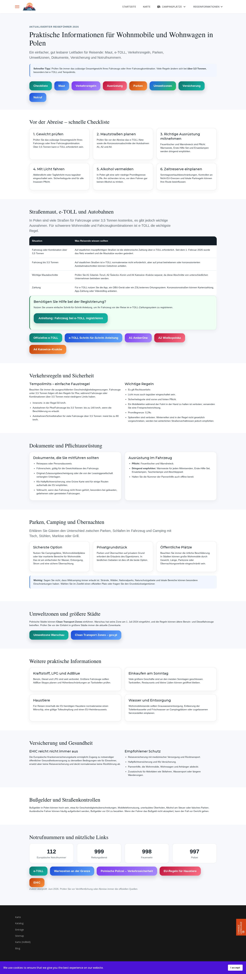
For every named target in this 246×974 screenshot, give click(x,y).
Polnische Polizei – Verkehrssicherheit (127, 871)
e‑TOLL (38, 871)
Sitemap (19, 935)
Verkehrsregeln (86, 85)
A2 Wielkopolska (169, 337)
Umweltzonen (163, 85)
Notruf (37, 97)
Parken (138, 85)
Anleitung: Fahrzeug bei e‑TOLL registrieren (70, 318)
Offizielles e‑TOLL (45, 337)
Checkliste (40, 85)
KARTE (146, 6)
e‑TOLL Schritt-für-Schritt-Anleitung (93, 337)
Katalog (19, 923)
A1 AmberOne (138, 337)
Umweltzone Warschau (48, 635)
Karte (18, 917)
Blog (17, 948)
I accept (235, 967)
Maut (61, 85)
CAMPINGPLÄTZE (172, 6)
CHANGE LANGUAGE (240, 927)
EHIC (36, 882)
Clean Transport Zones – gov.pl (96, 635)
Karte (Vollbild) (23, 942)
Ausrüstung (115, 85)
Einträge (19, 929)
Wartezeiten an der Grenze (72, 871)
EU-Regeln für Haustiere (180, 871)
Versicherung (191, 85)
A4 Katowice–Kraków (47, 349)
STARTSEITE (129, 6)
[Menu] (17, 7)
